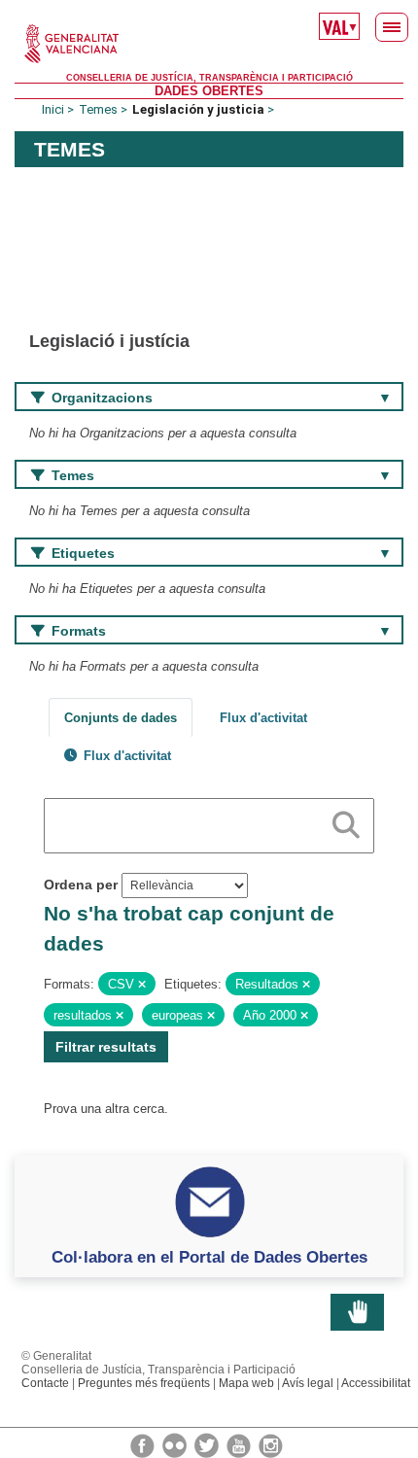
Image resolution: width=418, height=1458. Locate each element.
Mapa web (246, 1383)
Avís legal (307, 1383)
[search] (346, 821)
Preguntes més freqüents (144, 1383)
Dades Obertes (209, 91)
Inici (53, 109)
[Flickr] (176, 1444)
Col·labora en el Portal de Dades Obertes (209, 1257)
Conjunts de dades (120, 718)
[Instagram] (271, 1444)
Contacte (45, 1383)
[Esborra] (142, 984)
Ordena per (81, 884)
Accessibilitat (375, 1383)
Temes (98, 109)
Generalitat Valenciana (209, 43)
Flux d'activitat (263, 718)
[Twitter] (208, 1444)
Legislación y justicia (198, 109)
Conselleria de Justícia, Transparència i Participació (209, 78)
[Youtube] (240, 1444)
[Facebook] (143, 1444)
